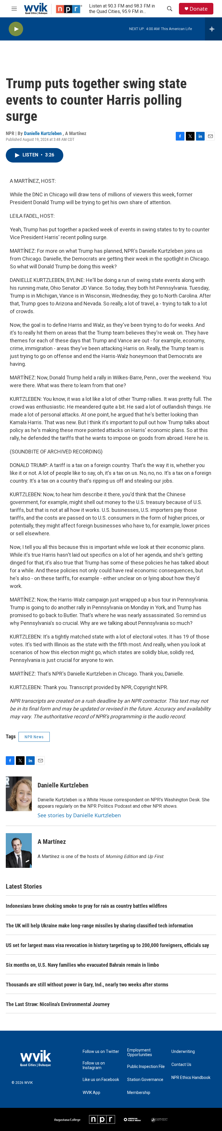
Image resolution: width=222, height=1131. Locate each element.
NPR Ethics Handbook (190, 1077)
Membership (138, 1093)
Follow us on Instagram (94, 1065)
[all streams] (213, 28)
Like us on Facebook (101, 1080)
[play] (16, 29)
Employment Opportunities (139, 1052)
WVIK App (91, 1093)
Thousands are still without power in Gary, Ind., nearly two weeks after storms (87, 984)
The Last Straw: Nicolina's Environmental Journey (58, 1004)
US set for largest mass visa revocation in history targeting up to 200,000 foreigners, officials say (107, 945)
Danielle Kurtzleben (43, 133)
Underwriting (183, 1051)
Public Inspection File (146, 1066)
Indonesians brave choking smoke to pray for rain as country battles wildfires (86, 906)
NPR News (34, 737)
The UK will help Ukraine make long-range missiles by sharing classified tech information (99, 925)
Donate (199, 9)
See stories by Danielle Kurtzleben (79, 815)
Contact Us (181, 1064)
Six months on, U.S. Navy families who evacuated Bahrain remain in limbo (82, 965)
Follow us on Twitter (101, 1051)
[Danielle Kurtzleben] (19, 793)
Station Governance (145, 1080)
